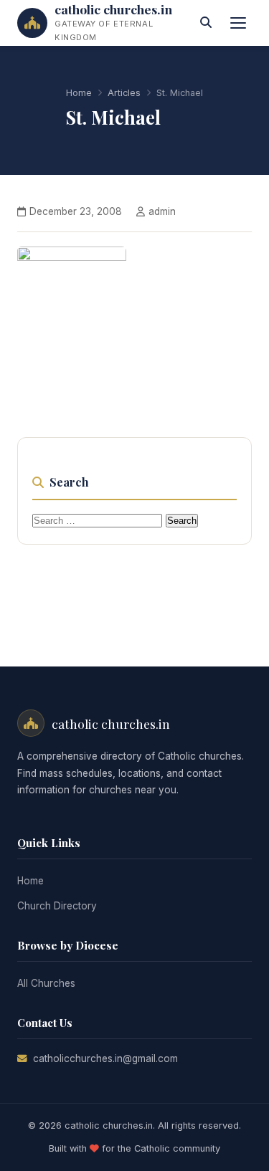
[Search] (205, 23)
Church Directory (57, 906)
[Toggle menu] (238, 22)
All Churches (46, 983)
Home (79, 92)
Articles (124, 92)
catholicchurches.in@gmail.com (105, 1058)
